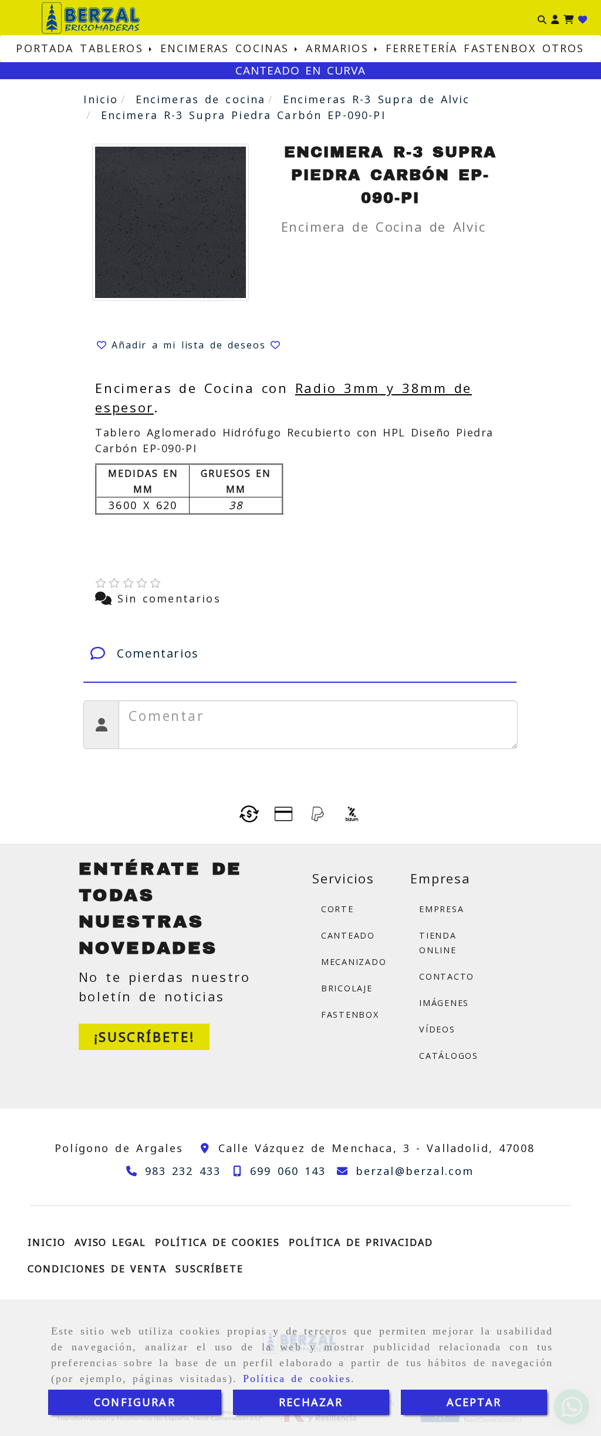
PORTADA (44, 48)
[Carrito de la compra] (568, 18)
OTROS (563, 48)
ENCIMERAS (194, 48)
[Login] (582, 18)
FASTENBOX (499, 48)
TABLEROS (114, 48)
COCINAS (265, 48)
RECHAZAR (311, 1402)
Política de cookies (297, 1378)
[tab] (299, 653)
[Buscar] (542, 18)
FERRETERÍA (422, 48)
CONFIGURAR (134, 1402)
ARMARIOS (340, 48)
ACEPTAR (474, 1402)
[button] (555, 18)
